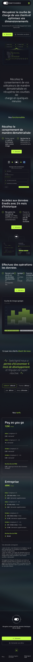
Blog (3, 656)
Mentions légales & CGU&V (13, 657)
